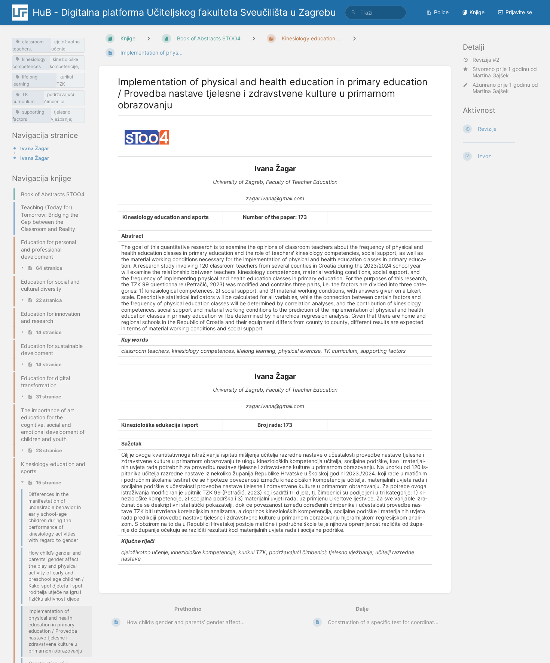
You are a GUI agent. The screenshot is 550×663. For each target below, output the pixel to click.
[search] (375, 12)
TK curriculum (23, 98)
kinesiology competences (29, 62)
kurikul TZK (64, 80)
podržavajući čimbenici (59, 98)
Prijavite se (518, 12)
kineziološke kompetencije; (64, 62)
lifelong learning (24, 80)
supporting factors (28, 115)
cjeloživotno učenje (65, 45)
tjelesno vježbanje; (61, 115)
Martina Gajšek (491, 75)
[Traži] (353, 12)
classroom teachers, (27, 45)
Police (441, 12)
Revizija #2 (486, 60)
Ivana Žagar (34, 148)
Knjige (477, 12)
